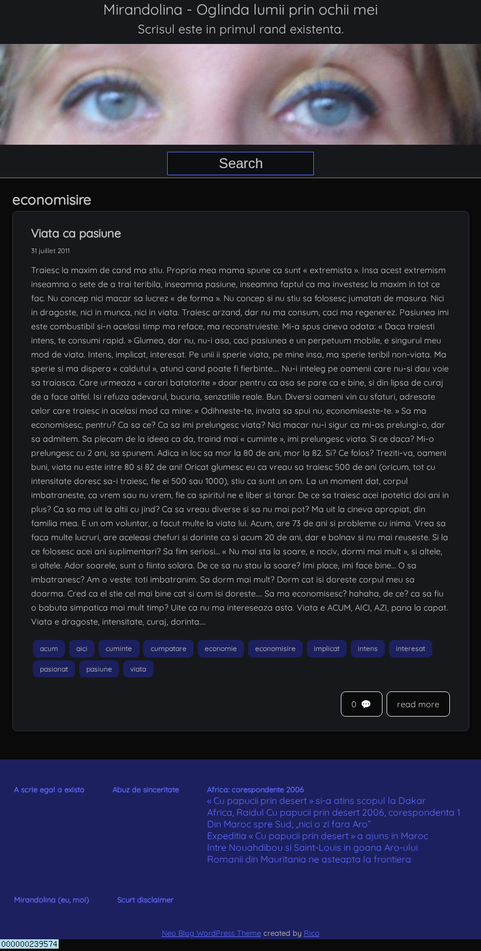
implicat (327, 648)
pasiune (99, 668)
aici (81, 648)
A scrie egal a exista (49, 789)
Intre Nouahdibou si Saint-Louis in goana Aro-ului (312, 847)
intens (368, 648)
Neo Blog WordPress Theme (211, 933)
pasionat (54, 668)
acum (49, 648)
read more (418, 704)
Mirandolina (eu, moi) (51, 899)
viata (138, 668)
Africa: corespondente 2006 (255, 789)
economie (221, 648)
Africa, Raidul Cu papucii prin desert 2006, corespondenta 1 (333, 812)
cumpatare (169, 648)
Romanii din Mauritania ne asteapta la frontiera (309, 859)
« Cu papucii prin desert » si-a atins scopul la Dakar (316, 800)
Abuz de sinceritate (146, 789)
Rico (312, 933)
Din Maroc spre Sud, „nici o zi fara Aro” (289, 824)
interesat (410, 648)
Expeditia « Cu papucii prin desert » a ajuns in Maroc (317, 835)
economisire (275, 648)
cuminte (119, 648)
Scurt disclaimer (145, 899)
